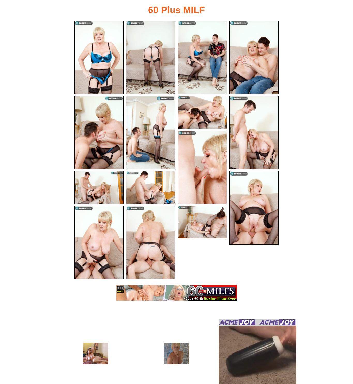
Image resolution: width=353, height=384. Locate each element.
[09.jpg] (202, 167)
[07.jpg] (202, 112)
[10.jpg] (99, 187)
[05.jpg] (99, 132)
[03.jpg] (202, 57)
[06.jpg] (150, 132)
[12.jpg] (254, 208)
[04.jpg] (254, 57)
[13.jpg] (99, 242)
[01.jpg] (99, 57)
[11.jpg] (150, 187)
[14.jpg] (150, 242)
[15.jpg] (202, 222)
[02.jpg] (150, 57)
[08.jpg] (254, 132)
